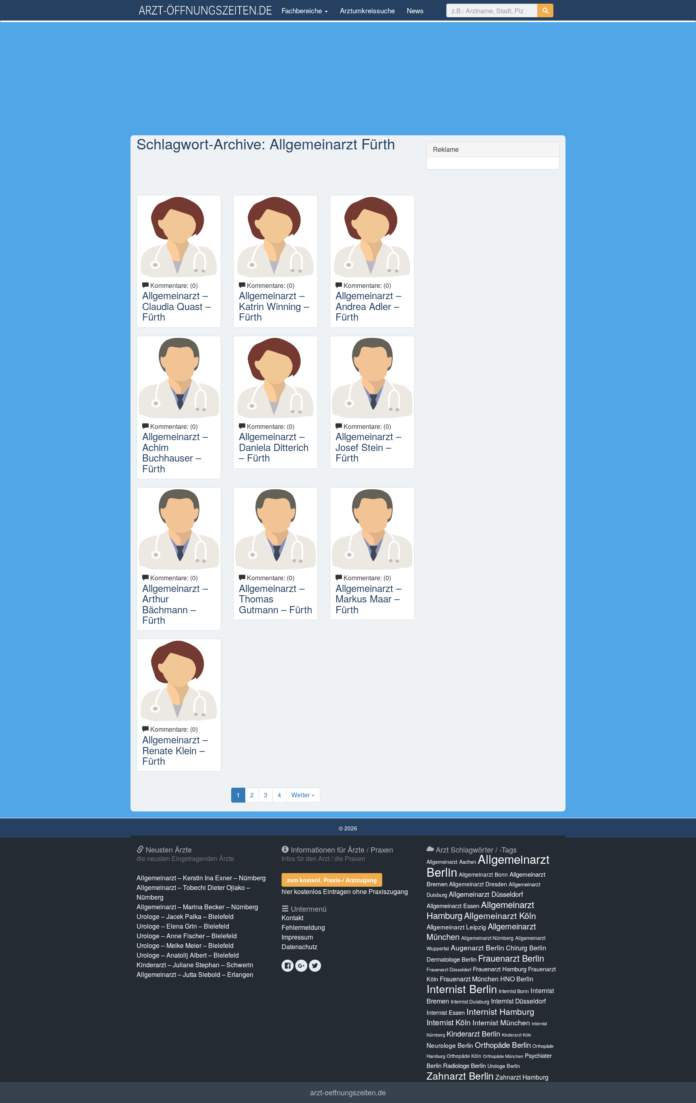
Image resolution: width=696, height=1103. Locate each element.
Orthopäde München (503, 1056)
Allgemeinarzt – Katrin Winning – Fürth (274, 305)
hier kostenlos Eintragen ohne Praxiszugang (345, 891)
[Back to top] (677, 1088)
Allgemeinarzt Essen (453, 905)
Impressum (297, 937)
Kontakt (292, 917)
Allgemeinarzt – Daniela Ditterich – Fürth (274, 446)
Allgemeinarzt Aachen (451, 861)
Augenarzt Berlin (477, 947)
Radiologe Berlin (464, 1065)
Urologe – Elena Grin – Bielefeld (183, 926)
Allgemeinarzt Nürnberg (487, 937)
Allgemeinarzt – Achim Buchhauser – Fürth (175, 452)
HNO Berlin (516, 978)
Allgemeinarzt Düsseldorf (486, 894)
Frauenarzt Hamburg (499, 968)
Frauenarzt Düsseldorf (449, 969)
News (415, 10)
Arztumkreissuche (367, 10)
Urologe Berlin (503, 1066)
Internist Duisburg (470, 1001)
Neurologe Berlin (450, 1045)
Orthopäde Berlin (503, 1044)
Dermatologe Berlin (451, 959)
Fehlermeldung (303, 927)
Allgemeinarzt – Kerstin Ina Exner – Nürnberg (201, 877)
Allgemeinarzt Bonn (483, 874)
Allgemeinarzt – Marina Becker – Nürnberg (197, 906)
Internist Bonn (514, 991)
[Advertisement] (348, 78)
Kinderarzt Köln (516, 1035)
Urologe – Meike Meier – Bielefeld (185, 945)
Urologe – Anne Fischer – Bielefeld (187, 935)
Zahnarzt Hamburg (522, 1076)
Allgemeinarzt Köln (500, 915)
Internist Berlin (462, 988)
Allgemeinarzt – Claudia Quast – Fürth (176, 305)
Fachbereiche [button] (302, 10)
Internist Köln (449, 1021)
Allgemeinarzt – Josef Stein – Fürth (368, 446)
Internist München (501, 1022)
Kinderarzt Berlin (473, 1033)
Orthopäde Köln (464, 1055)
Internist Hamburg (500, 1011)
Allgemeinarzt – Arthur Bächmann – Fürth (175, 604)
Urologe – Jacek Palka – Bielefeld (185, 916)
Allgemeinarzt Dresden (478, 884)
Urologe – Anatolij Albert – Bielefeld (188, 955)
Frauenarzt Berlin (511, 958)
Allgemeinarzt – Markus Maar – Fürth (368, 598)
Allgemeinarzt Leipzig (456, 926)
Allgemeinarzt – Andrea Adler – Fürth (368, 305)
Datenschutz (299, 946)
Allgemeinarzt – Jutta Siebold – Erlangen (195, 974)
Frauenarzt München (469, 978)
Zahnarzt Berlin (460, 1075)
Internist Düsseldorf (518, 1001)
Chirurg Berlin (526, 947)
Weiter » (303, 794)
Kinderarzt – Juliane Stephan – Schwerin (195, 964)
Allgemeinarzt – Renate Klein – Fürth (175, 750)
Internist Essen (446, 1012)
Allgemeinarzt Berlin (488, 865)
